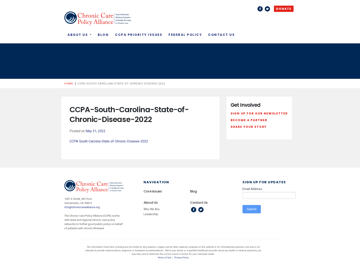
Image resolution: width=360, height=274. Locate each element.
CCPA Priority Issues (138, 35)
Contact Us (221, 35)
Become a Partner (249, 120)
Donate (283, 9)
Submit (251, 209)
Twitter (267, 8)
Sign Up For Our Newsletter (259, 113)
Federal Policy (185, 35)
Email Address (252, 189)
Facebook (260, 8)
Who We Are (152, 209)
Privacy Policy (181, 257)
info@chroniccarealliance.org (82, 207)
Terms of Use (164, 257)
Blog (103, 35)
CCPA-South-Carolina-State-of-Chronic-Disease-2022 (109, 141)
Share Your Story (249, 127)
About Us (78, 35)
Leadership (151, 214)
